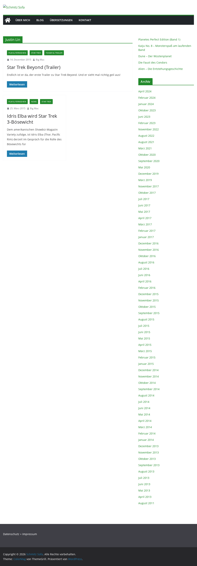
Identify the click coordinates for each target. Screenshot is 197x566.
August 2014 (146, 395)
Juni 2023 (144, 116)
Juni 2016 (144, 275)
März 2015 (145, 351)
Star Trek (36, 52)
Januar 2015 (146, 364)
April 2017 (144, 218)
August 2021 (146, 142)
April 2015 (144, 345)
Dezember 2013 (148, 446)
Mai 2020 (144, 167)
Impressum (29, 534)
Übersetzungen (61, 20)
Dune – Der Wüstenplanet (155, 56)
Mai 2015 (144, 338)
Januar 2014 (146, 440)
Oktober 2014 (147, 383)
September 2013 (148, 465)
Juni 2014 (144, 408)
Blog (40, 20)
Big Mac (40, 59)
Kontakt (85, 20)
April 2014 (144, 421)
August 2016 (146, 262)
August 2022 (146, 135)
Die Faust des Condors (152, 62)
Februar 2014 (146, 433)
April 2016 (144, 281)
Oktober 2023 (147, 110)
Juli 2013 (143, 478)
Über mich (22, 20)
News (34, 101)
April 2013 (144, 497)
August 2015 (146, 319)
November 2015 (148, 300)
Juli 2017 (143, 199)
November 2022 (148, 129)
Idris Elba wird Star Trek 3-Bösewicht (32, 119)
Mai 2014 (144, 414)
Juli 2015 (143, 326)
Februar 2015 (146, 357)
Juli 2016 (143, 269)
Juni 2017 (144, 205)
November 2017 (148, 186)
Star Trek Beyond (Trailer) (33, 67)
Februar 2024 (146, 97)
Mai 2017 (144, 211)
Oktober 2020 (147, 154)
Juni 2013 (144, 484)
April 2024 (144, 91)
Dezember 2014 (148, 370)
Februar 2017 (146, 231)
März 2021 (145, 148)
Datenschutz (11, 534)
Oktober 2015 (147, 307)
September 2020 (148, 161)
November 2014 (148, 376)
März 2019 (145, 180)
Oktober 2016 (147, 256)
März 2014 (145, 427)
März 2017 (145, 224)
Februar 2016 (146, 288)
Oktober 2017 (147, 192)
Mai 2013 (144, 490)
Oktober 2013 (147, 459)
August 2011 (146, 503)
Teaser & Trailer (54, 52)
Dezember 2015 (148, 294)
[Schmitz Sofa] (7, 20)
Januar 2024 (146, 104)
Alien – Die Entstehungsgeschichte (160, 69)
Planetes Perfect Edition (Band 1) (159, 39)
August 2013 (146, 471)
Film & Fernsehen (17, 52)
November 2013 (148, 452)
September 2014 (148, 389)
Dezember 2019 (148, 173)
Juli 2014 (143, 402)
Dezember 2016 (148, 243)
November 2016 (148, 250)
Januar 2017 (146, 237)
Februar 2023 (146, 123)
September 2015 (148, 313)
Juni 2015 (144, 332)
